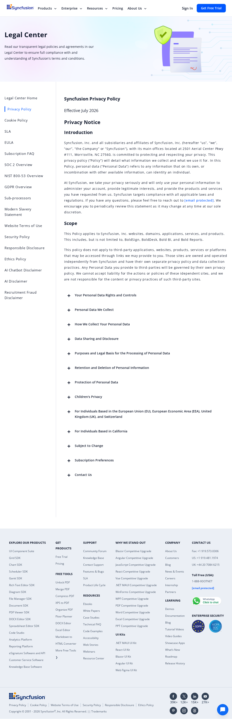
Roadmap (171, 656)
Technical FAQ (92, 624)
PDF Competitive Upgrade (132, 605)
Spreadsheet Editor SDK (24, 626)
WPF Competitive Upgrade (132, 599)
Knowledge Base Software (25, 667)
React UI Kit (123, 650)
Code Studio (16, 633)
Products (45, 8)
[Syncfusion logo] (23, 7)
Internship (171, 585)
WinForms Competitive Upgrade (136, 592)
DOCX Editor (63, 623)
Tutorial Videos (174, 629)
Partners (170, 592)
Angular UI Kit (124, 663)
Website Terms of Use (65, 705)
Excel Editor (63, 630)
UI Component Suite (21, 551)
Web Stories (90, 645)
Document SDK (18, 605)
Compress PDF (65, 596)
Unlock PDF (63, 582)
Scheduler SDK (18, 571)
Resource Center (93, 658)
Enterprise (69, 8)
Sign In (187, 8)
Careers (170, 578)
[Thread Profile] (194, 710)
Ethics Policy (146, 705)
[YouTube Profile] (205, 696)
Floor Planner (64, 616)
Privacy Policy (17, 705)
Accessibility (91, 638)
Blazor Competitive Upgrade (133, 551)
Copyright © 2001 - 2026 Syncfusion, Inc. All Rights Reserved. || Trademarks (58, 711)
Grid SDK (14, 558)
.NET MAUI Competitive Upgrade (136, 585)
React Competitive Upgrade (133, 571)
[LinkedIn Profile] (194, 696)
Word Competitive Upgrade (133, 612)
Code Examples (93, 631)
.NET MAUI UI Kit (126, 643)
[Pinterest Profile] (173, 710)
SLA (85, 578)
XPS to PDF (62, 603)
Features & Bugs (93, 571)
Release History (175, 663)
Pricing (117, 8)
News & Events (174, 571)
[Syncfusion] (27, 696)
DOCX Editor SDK (20, 619)
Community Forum (94, 551)
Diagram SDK (17, 592)
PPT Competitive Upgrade (132, 626)
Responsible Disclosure (119, 705)
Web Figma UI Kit (126, 670)
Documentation (175, 616)
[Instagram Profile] (184, 710)
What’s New (172, 650)
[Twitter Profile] (184, 696)
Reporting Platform (21, 646)
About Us (135, 8)
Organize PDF (64, 610)
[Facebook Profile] (173, 696)
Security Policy (92, 705)
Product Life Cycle (94, 585)
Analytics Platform (20, 639)
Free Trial (62, 557)
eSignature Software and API (27, 653)
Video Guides (173, 636)
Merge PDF (63, 589)
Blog (168, 565)
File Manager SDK (20, 599)
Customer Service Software (26, 660)
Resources (95, 8)
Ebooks (87, 604)
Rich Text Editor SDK (21, 585)
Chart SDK (15, 565)
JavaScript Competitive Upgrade (136, 565)
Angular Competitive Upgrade (134, 558)
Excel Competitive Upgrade (133, 619)
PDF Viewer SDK (19, 612)
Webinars (89, 651)
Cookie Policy (38, 705)
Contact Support (93, 565)
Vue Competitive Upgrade (132, 578)
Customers (172, 558)
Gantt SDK (15, 578)
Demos (169, 609)
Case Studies (91, 617)
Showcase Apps (175, 643)
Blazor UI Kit (123, 656)
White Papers (91, 611)
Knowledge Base (93, 558)
